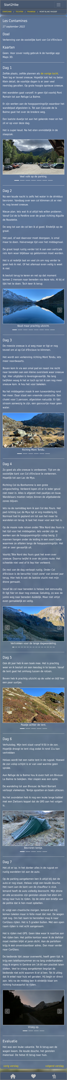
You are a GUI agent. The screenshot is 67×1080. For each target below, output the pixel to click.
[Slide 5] (44, 180)
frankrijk (31, 12)
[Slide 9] (39, 647)
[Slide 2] (28, 180)
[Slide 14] (54, 647)
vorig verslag (10, 1065)
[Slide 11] (45, 647)
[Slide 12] (48, 647)
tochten (19, 12)
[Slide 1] (22, 180)
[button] (13, 1076)
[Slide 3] (33, 180)
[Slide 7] (52, 330)
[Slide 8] (36, 647)
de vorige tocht (49, 73)
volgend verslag (54, 1065)
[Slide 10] (42, 647)
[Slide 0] (16, 180)
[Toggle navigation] (58, 5)
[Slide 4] (39, 180)
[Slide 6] (50, 180)
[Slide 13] (51, 647)
